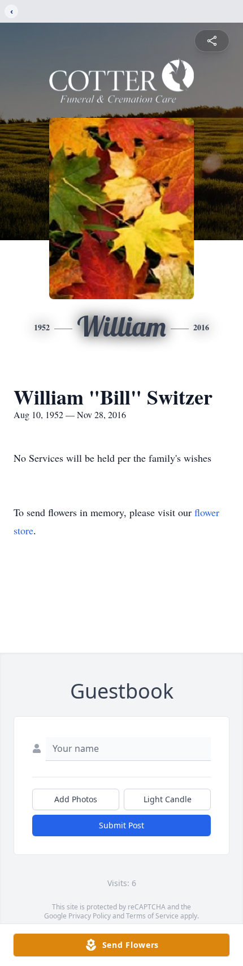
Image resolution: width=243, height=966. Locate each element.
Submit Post (121, 825)
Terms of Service (152, 916)
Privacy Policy (89, 916)
